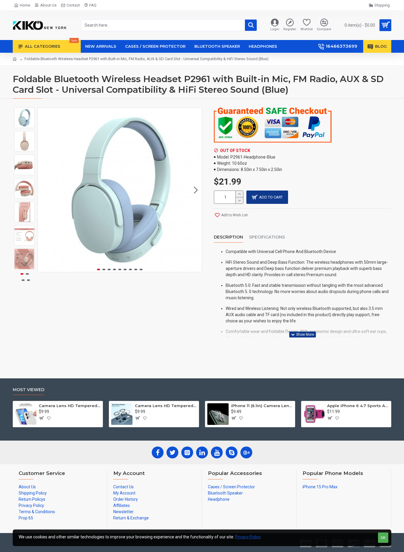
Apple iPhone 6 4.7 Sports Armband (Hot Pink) (358, 405)
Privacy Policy (248, 537)
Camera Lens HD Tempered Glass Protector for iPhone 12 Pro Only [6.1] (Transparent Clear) (166, 405)
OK (383, 537)
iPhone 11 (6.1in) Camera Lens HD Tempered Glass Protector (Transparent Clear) (262, 405)
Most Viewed (28, 389)
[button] (44, 190)
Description (228, 237)
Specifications (267, 237)
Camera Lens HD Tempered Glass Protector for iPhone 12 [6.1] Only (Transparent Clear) (70, 405)
